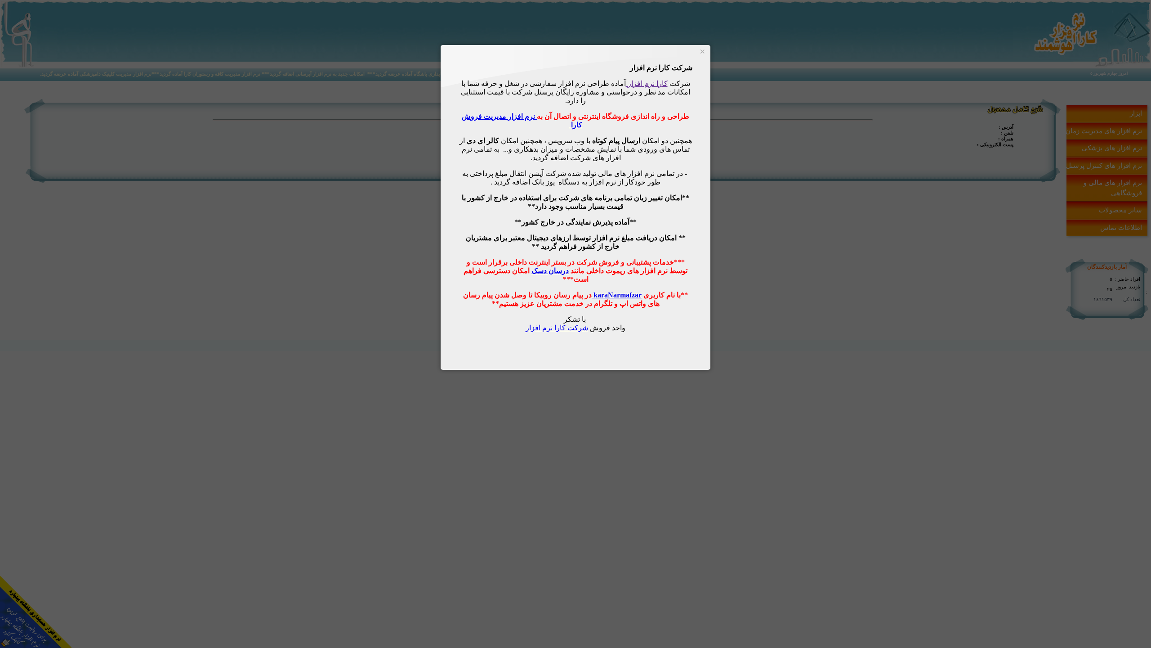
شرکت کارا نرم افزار (557, 328)
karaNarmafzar (617, 295)
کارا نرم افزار (647, 83)
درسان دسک (550, 270)
